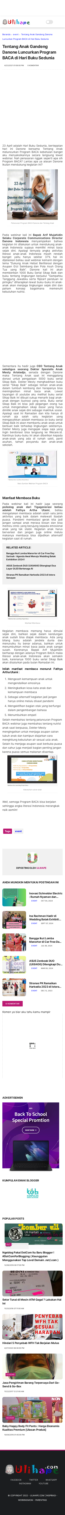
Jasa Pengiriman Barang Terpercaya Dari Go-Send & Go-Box (31, 1384)
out (8, 1244)
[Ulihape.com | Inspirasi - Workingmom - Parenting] (16, 23)
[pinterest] (24, 841)
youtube (43, 1483)
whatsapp (51, 1480)
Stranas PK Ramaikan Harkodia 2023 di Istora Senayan (30, 576)
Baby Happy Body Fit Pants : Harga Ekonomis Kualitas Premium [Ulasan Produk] (30, 1428)
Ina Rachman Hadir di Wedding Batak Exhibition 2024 (45, 917)
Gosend (10, 1374)
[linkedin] (30, 841)
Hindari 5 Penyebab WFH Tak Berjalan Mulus (30, 1343)
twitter (33, 1480)
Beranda (6, 34)
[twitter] (11, 841)
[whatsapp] (18, 841)
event (16, 34)
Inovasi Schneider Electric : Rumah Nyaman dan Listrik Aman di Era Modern (45, 895)
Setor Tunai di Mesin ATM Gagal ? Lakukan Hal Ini (31, 1301)
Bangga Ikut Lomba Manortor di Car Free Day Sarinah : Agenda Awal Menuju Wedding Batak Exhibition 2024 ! (31, 556)
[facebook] (5, 841)
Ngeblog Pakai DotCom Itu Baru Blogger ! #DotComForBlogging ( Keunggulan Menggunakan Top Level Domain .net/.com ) (30, 1256)
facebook (16, 1480)
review (10, 1418)
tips (8, 1291)
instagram (25, 1483)
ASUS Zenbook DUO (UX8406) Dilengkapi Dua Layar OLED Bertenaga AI (31, 567)
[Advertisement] (32, 108)
